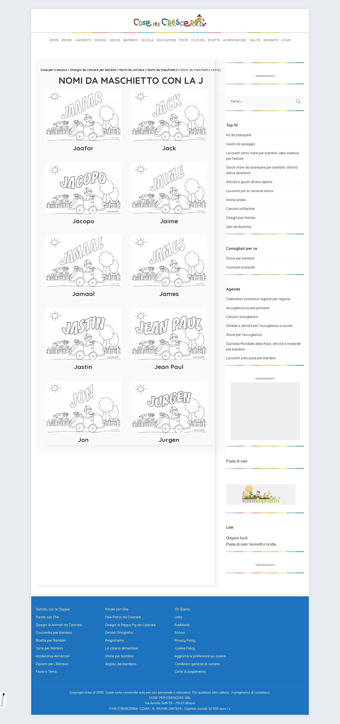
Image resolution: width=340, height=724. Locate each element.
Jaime (169, 221)
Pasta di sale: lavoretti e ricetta (251, 544)
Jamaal (83, 294)
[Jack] (169, 115)
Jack (169, 148)
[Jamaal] (83, 261)
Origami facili (237, 538)
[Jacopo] (83, 188)
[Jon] (83, 407)
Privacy (2, 701)
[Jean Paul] (169, 334)
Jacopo (83, 221)
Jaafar (83, 148)
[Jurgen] (169, 407)
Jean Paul (169, 367)
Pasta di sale (236, 461)
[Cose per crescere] (170, 21)
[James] (169, 261)
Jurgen (169, 439)
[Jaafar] (83, 115)
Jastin (83, 367)
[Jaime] (169, 188)
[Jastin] (83, 334)
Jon (83, 439)
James (169, 294)
